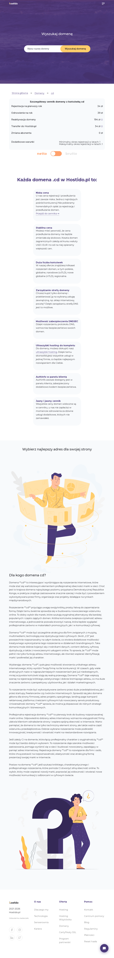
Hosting (63, 909)
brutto (71, 153)
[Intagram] (21, 931)
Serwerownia (41, 922)
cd (52, 93)
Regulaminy (91, 928)
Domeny (39, 93)
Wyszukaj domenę (75, 48)
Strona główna (20, 93)
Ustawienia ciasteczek (19, 918)
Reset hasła (90, 941)
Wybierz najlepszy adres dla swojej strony (57, 449)
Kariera (38, 928)
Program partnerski (64, 940)
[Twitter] (21, 939)
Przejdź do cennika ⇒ (47, 213)
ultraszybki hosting (46, 352)
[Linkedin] (13, 939)
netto (42, 153)
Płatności (89, 935)
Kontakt (88, 909)
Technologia (41, 916)
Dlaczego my (41, 909)
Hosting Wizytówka (65, 918)
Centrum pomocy (94, 916)
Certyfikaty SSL (67, 932)
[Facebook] (13, 931)
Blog (86, 922)
